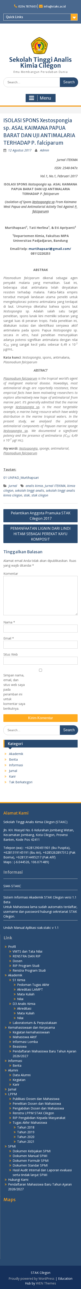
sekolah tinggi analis (29, 490)
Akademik (16, 754)
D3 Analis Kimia (24, 1003)
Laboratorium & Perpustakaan (35, 1023)
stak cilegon (40, 495)
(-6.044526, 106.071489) (31, 862)
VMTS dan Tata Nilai (27, 951)
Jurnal (13, 486)
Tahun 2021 (25, 1141)
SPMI (12, 1146)
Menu (45, 98)
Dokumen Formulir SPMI (31, 1160)
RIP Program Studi (26, 965)
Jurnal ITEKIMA (55, 486)
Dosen (17, 961)
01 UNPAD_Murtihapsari (21, 477)
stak (27, 495)
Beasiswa (20, 1046)
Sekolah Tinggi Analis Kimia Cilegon (40, 62)
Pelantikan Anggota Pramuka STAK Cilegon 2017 (40, 515)
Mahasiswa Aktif (24, 1037)
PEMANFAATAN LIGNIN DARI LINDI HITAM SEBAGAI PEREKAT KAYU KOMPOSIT (40, 534)
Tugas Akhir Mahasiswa (30, 1122)
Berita (13, 759)
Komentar (10, 573)
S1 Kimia (19, 980)
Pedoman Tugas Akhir (33, 984)
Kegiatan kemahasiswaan (31, 1032)
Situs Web (10, 654)
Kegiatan (19, 1080)
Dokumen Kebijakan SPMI (32, 1151)
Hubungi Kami (18, 1179)
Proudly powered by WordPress (31, 1278)
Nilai (20, 999)
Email (8, 638)
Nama (9, 622)
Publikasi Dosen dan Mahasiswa (36, 1099)
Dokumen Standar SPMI (30, 1165)
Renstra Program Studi (29, 970)
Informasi (16, 765)
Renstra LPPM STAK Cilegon (33, 1113)
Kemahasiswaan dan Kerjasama (31, 1027)
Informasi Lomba (25, 1042)
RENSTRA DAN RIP (26, 956)
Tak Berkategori (20, 782)
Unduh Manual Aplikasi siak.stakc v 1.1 (31, 927)
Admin (44, 150)
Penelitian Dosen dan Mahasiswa (37, 1103)
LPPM (12, 1094)
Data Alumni (22, 1075)
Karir (12, 776)
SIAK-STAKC (12, 886)
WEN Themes (46, 1283)
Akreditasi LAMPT (30, 989)
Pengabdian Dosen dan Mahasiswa (38, 1108)
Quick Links (14, 17)
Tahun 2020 (25, 1137)
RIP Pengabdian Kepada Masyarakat (39, 1118)
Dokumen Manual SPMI (30, 1156)
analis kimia (34, 486)
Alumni (13, 1070)
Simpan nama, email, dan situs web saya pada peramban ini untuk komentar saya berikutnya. (14, 692)
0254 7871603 (27, 6)
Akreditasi (24, 1008)
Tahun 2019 (25, 1132)
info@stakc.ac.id (55, 6)
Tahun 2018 (25, 1127)
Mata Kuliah (25, 994)
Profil (12, 946)
